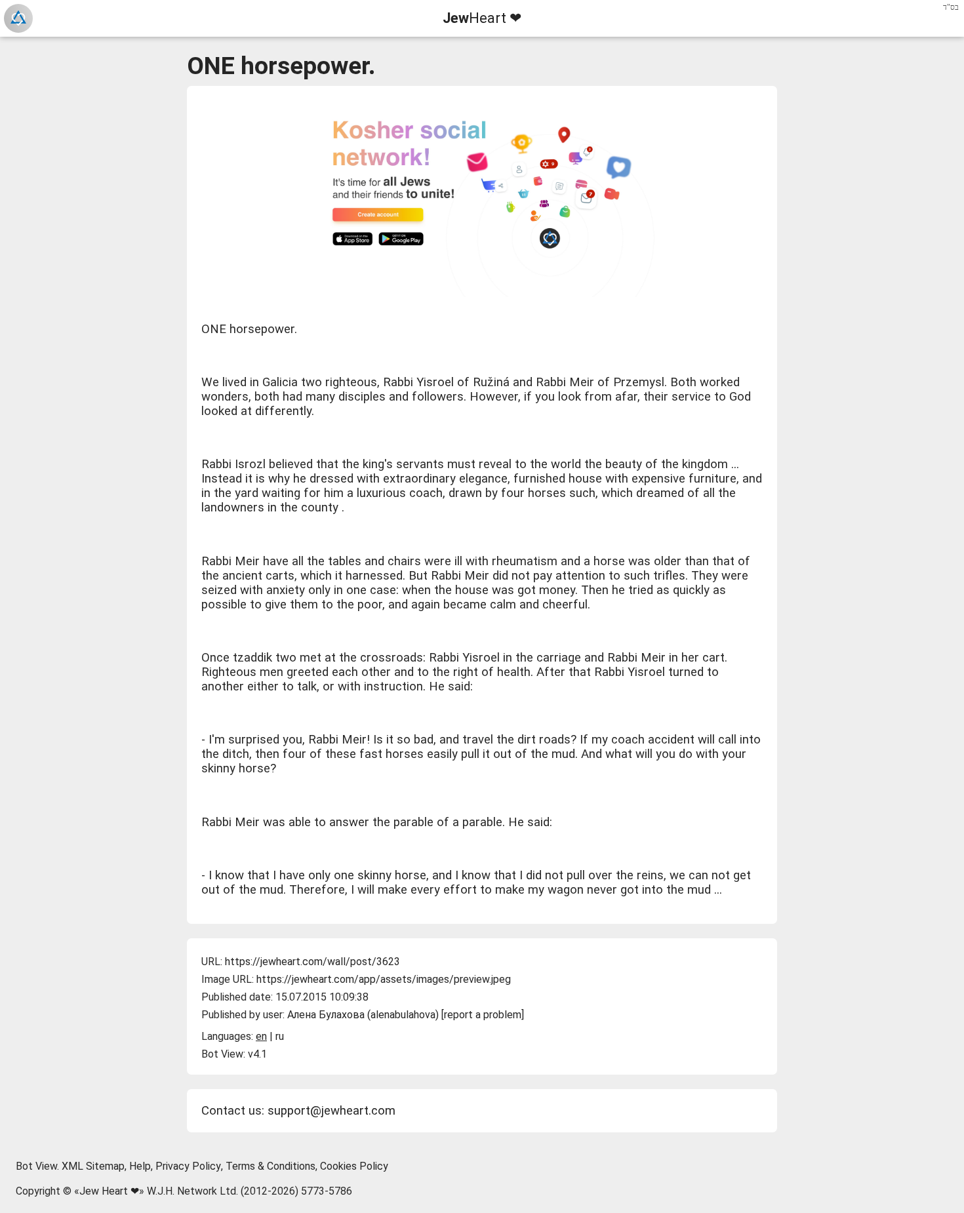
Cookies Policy (354, 1166)
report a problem (482, 1014)
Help (140, 1166)
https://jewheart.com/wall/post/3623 (312, 961)
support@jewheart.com (331, 1111)
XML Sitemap (93, 1166)
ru (279, 1036)
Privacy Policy (188, 1166)
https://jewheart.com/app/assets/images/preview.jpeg (383, 979)
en (261, 1036)
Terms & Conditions (270, 1166)
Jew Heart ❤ (109, 1191)
